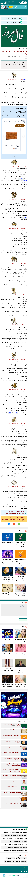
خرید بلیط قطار (8, 861)
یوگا (17, 413)
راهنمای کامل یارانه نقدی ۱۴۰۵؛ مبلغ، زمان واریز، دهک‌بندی (13, 520)
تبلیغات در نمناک (9, 868)
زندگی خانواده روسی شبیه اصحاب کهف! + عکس (15, 513)
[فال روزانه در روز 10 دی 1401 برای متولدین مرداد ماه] (14, 259)
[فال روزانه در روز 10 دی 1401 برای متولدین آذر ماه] (14, 385)
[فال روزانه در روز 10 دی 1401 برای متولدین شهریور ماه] (14, 290)
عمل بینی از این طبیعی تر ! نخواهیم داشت (16, 511)
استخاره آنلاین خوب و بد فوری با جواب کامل (15, 517)
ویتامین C (24, 180)
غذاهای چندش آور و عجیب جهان (7, 654)
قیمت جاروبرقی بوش (10, 858)
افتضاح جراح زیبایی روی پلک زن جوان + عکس (20, 685)
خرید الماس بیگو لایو (7, 640)
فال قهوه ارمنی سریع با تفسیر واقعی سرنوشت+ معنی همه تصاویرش (20, 578)
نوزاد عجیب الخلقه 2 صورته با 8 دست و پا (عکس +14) (20, 670)
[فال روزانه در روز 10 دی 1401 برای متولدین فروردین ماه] (14, 75)
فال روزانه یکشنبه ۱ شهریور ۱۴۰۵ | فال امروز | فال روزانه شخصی (20, 561)
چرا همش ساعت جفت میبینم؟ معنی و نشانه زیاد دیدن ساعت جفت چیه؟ (7, 561)
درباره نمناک (17, 868)
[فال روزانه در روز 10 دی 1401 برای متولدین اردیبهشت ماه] (14, 162)
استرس (9, 413)
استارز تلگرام (24, 861)
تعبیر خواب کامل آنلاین (21, 858)
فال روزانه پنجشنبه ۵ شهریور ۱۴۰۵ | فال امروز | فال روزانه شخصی (20, 544)
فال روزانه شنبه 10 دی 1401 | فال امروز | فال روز (14, 52)
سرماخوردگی (21, 179)
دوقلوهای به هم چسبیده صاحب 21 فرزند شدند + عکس (20, 655)
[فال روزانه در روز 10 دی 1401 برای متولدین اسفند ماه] (14, 482)
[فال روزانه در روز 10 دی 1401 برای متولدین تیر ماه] (14, 224)
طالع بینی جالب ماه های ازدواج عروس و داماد (20, 594)
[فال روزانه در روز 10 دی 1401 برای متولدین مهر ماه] (14, 320)
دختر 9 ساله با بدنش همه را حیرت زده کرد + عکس (7, 669)
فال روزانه (24, 79)
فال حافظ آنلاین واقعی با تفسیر (7, 594)
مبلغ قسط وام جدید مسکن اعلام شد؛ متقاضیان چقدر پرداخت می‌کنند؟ (15, 832)
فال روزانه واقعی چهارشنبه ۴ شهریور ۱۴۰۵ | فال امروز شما (7, 544)
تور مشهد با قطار (16, 861)
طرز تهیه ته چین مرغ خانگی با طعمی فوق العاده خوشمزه (16, 835)
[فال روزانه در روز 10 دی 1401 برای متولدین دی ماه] (14, 419)
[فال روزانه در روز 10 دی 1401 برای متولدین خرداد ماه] (14, 195)
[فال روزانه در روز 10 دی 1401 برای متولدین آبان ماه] (14, 355)
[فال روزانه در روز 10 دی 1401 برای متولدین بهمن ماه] (14, 451)
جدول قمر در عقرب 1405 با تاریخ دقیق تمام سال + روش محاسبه (7, 579)
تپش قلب (24, 218)
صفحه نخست (24, 868)
